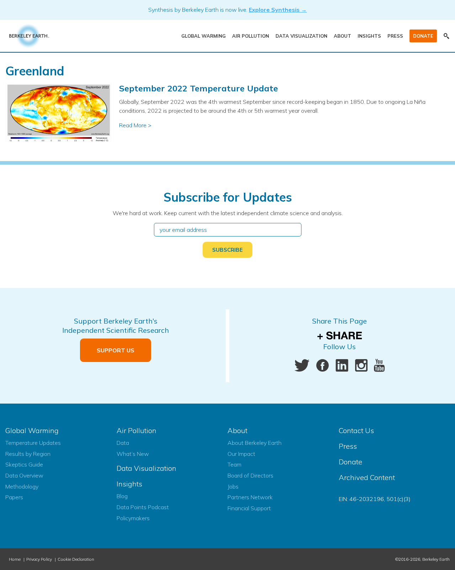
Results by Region (27, 453)
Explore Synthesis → (278, 9)
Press (395, 36)
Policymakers (133, 518)
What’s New (133, 453)
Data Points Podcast (143, 507)
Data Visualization (301, 36)
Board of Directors (250, 475)
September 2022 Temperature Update (198, 88)
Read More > (135, 125)
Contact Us (356, 430)
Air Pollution (250, 36)
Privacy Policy (39, 559)
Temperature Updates (33, 442)
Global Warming (203, 36)
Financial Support (249, 508)
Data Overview (24, 475)
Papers (14, 497)
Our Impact (241, 453)
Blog (122, 496)
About (342, 36)
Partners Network (250, 497)
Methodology (21, 486)
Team (234, 464)
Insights (369, 36)
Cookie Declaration (76, 559)
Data (123, 442)
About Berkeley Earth (255, 442)
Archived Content (367, 477)
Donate (423, 36)
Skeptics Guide (24, 464)
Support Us (115, 350)
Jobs (233, 486)
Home (15, 559)
